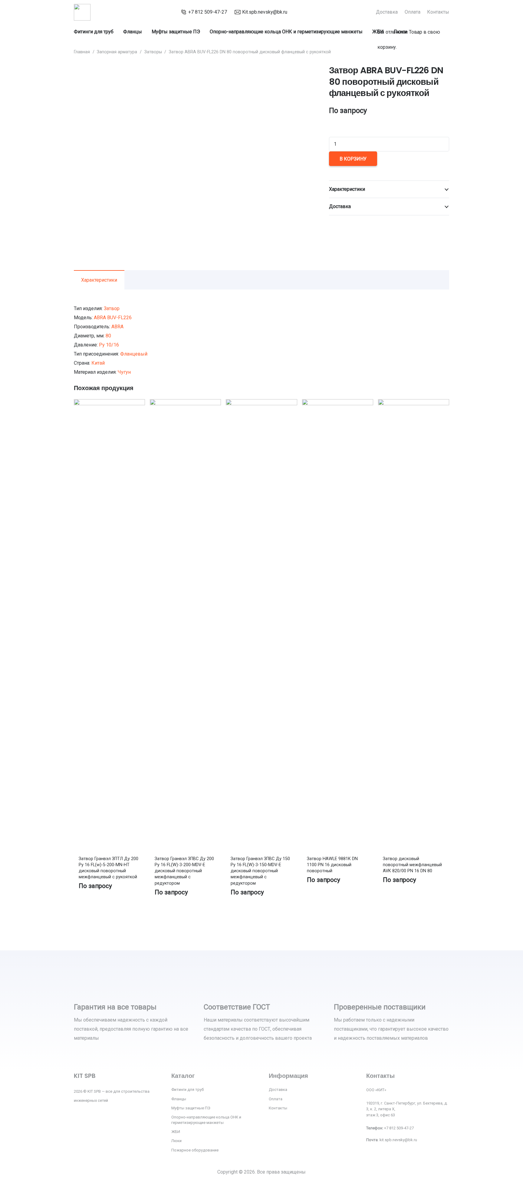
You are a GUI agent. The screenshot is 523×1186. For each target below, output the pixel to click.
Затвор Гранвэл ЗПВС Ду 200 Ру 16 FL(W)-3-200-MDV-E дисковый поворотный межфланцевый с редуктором (184, 871)
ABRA (117, 327)
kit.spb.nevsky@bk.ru (398, 1140)
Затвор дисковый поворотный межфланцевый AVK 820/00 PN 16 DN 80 (412, 864)
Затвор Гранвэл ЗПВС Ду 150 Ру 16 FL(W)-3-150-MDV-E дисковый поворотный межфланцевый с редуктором (260, 871)
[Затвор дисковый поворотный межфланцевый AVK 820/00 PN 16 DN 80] (413, 403)
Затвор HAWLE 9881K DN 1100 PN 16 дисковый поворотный (332, 864)
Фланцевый (133, 354)
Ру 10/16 (109, 345)
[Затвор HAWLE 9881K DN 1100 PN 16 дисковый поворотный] (337, 403)
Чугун (124, 372)
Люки (176, 1140)
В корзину (353, 159)
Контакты (278, 1108)
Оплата (275, 1099)
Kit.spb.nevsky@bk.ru (264, 12)
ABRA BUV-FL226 (113, 317)
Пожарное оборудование (195, 1150)
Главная (82, 52)
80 (108, 336)
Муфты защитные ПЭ (190, 1108)
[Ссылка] (82, 12)
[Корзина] (380, 16)
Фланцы (178, 1099)
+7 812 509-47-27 (207, 12)
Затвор (112, 308)
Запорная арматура (117, 52)
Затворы (153, 52)
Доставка (278, 1089)
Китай (98, 363)
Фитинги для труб (187, 1089)
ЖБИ (175, 1131)
